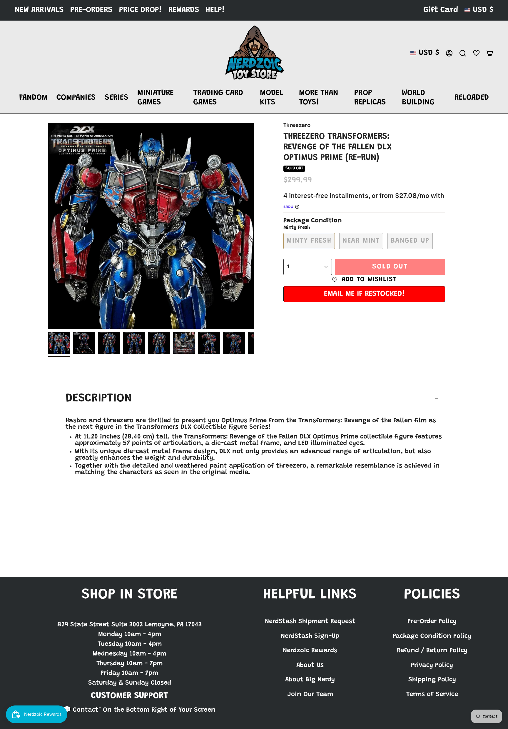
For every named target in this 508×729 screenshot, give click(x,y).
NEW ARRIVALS (39, 10)
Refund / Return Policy (432, 651)
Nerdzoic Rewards (310, 651)
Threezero (296, 126)
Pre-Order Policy (432, 621)
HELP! (215, 10)
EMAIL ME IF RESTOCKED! (364, 294)
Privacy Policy (432, 665)
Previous (48, 226)
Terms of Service (432, 694)
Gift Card (440, 10)
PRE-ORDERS (91, 10)
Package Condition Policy (432, 636)
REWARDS (183, 10)
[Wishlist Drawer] (476, 53)
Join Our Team (310, 694)
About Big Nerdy (310, 680)
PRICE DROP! (140, 10)
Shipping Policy (432, 680)
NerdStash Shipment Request (310, 621)
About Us (310, 665)
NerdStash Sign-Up (310, 636)
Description (99, 399)
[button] (33, 98)
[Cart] (490, 53)
